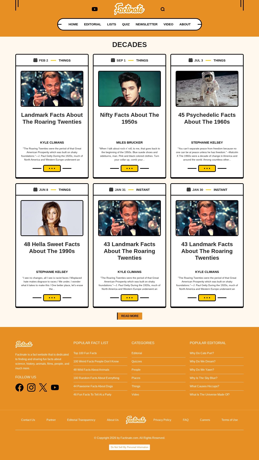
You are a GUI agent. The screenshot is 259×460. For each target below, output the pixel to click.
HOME (73, 24)
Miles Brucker (129, 142)
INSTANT (143, 190)
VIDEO (168, 24)
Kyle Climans (52, 142)
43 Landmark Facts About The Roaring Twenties (129, 251)
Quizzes (137, 361)
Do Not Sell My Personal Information (129, 447)
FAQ (186, 419)
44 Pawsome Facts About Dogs (93, 386)
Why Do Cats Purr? (202, 353)
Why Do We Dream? (202, 361)
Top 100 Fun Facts (85, 353)
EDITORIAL (92, 24)
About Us (113, 419)
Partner (51, 419)
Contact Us (28, 419)
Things (136, 386)
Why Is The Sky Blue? (203, 377)
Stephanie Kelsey (207, 142)
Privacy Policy (162, 419)
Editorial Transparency (81, 419)
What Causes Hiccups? (204, 386)
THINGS (65, 60)
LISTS (111, 24)
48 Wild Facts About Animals (91, 369)
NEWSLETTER (147, 24)
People (136, 369)
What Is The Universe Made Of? (210, 394)
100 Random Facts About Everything (96, 377)
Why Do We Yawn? (202, 369)
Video (135, 394)
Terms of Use (229, 419)
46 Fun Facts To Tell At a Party (92, 394)
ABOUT (185, 24)
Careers (205, 419)
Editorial (137, 353)
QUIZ (126, 24)
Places (136, 377)
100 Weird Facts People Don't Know (96, 361)
